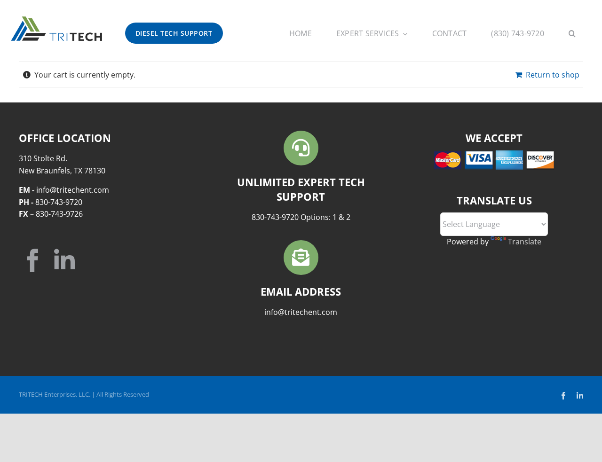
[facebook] (33, 260)
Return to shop (552, 75)
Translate (524, 241)
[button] (572, 34)
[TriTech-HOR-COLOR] (56, 18)
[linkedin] (64, 260)
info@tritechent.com (300, 312)
